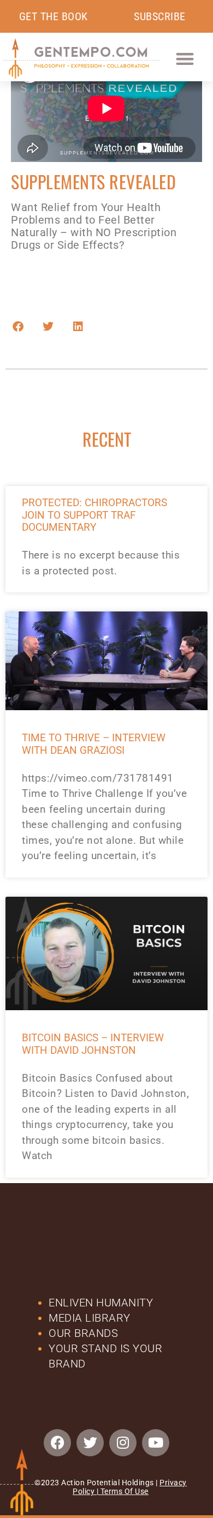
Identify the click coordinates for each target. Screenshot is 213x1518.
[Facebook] (57, 1442)
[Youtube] (155, 1442)
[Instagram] (123, 1442)
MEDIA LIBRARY (90, 1317)
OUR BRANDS (83, 1333)
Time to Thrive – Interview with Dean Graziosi (93, 744)
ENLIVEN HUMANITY (102, 1302)
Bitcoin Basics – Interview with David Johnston (93, 1044)
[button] (184, 58)
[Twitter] (90, 1442)
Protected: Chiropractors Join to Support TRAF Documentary (94, 515)
